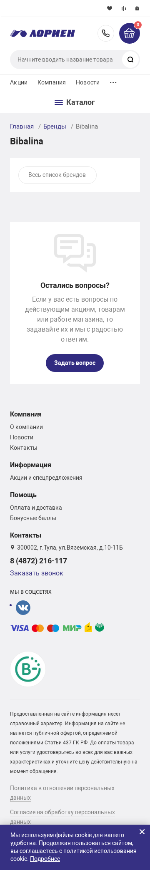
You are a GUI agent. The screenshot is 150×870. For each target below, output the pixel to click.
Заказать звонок (36, 573)
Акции (19, 82)
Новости (88, 82)
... (113, 80)
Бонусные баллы (33, 518)
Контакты (24, 447)
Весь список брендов (57, 174)
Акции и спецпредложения (46, 477)
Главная (22, 126)
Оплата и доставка (36, 507)
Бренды (54, 126)
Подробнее (45, 858)
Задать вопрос (74, 362)
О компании (26, 427)
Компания (52, 82)
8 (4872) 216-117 (106, 33)
